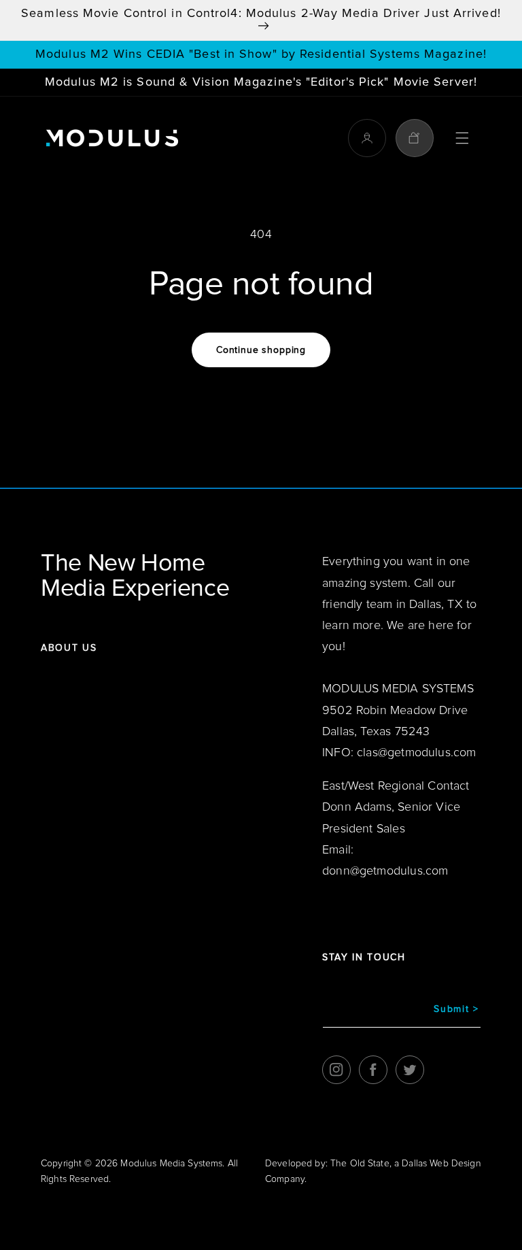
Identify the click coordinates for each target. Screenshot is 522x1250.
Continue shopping (261, 350)
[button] (462, 138)
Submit (456, 1009)
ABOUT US (69, 648)
